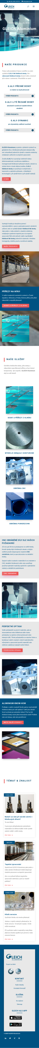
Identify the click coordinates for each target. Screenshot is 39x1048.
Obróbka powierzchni (19, 524)
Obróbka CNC (19, 488)
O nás (6, 179)
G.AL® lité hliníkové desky (18, 73)
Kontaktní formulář (19, 988)
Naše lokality (19, 985)
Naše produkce (11, 246)
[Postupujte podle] (6, 1038)
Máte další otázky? (13, 722)
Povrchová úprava (12, 650)
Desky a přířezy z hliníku (15, 305)
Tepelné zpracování (13, 864)
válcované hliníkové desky (11, 76)
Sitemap (19, 1004)
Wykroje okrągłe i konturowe (19, 453)
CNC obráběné (10, 573)
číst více (8, 835)
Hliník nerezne (11, 914)
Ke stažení (19, 1001)
